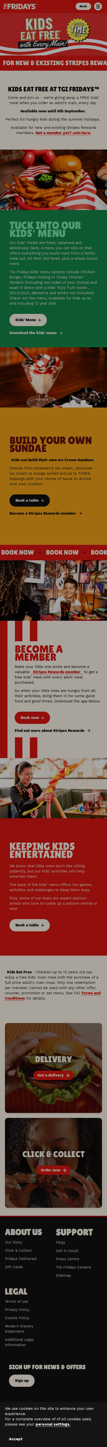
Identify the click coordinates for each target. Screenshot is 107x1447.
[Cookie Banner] (53, 1424)
